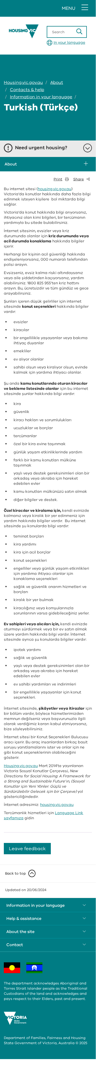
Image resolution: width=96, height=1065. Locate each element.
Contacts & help (27, 90)
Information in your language (41, 97)
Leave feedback (27, 849)
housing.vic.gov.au (54, 188)
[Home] (38, 31)
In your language (69, 42)
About (56, 82)
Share (78, 179)
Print (58, 179)
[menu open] (84, 8)
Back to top (15, 873)
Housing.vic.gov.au (23, 82)
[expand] (85, 164)
